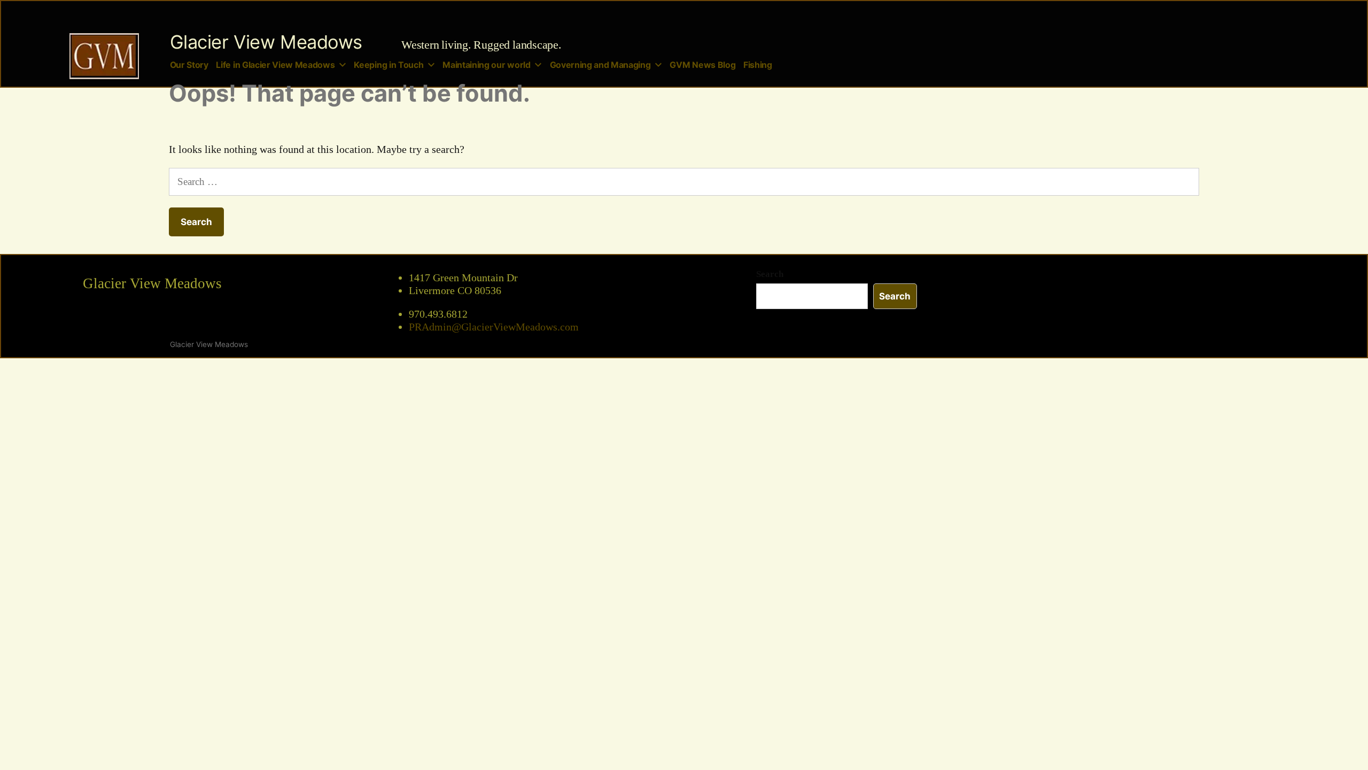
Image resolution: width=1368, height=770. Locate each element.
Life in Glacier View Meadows (275, 65)
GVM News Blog (702, 65)
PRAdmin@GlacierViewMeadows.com (494, 327)
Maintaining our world (486, 65)
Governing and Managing (600, 65)
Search (769, 274)
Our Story (189, 65)
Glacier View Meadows (266, 42)
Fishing (757, 65)
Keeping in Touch (388, 65)
